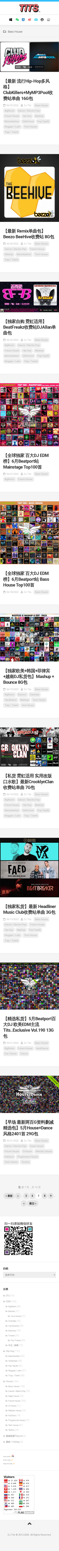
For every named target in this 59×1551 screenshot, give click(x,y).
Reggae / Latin (12, 126)
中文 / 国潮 (13, 1345)
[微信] (17, 19)
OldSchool (28, 121)
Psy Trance (11, 1053)
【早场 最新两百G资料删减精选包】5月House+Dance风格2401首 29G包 (28, 1128)
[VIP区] (42, 19)
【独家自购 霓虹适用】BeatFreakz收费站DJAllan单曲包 (29, 327)
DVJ (8, 1295)
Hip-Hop (27, 116)
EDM (8, 1301)
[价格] (23, 19)
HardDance (11, 700)
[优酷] (36, 19)
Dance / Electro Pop (29, 110)
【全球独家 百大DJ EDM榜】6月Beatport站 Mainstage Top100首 (26, 461)
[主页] (11, 19)
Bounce (22, 694)
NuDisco (9, 1156)
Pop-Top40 (43, 121)
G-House (27, 1151)
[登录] (48, 19)
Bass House (41, 105)
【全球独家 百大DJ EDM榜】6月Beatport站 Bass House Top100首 (26, 579)
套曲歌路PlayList (14, 1436)
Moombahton (12, 121)
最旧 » (32, 1203)
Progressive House (27, 1156)
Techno (25, 1162)
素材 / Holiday (13, 1442)
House (9, 1381)
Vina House (28, 705)
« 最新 (9, 1195)
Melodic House (44, 1151)
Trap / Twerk (11, 132)
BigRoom (9, 110)
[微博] (29, 19)
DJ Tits (27, 105)
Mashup (39, 116)
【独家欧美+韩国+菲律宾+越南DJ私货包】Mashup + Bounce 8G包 (28, 676)
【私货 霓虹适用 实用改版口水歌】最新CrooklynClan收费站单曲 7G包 (28, 781)
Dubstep (34, 694)
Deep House (36, 1146)
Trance (24, 1053)
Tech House (30, 126)
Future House (12, 116)
